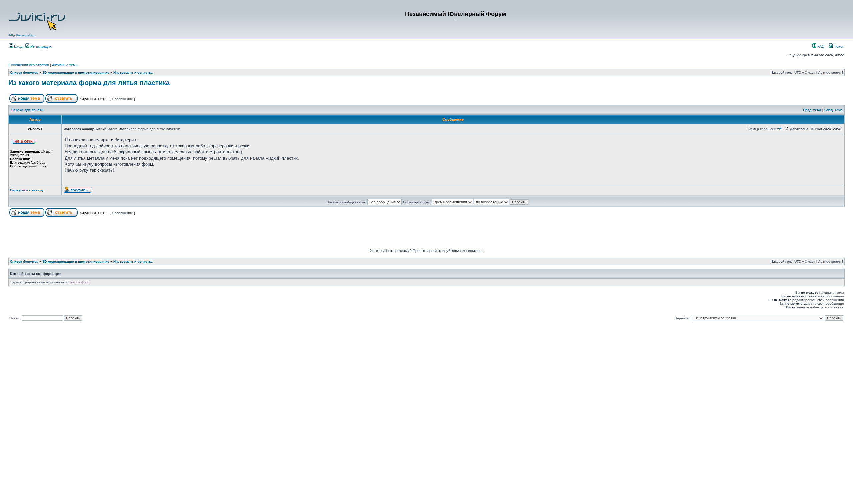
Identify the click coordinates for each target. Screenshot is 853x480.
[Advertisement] (426, 234)
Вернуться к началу (27, 190)
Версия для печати (27, 110)
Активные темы (65, 65)
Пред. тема (812, 110)
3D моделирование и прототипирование (75, 72)
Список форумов (24, 72)
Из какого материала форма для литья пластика (89, 82)
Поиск (838, 46)
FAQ (820, 46)
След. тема (833, 110)
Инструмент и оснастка (133, 72)
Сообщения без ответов (28, 65)
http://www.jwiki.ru (22, 35)
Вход (17, 46)
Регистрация (40, 46)
